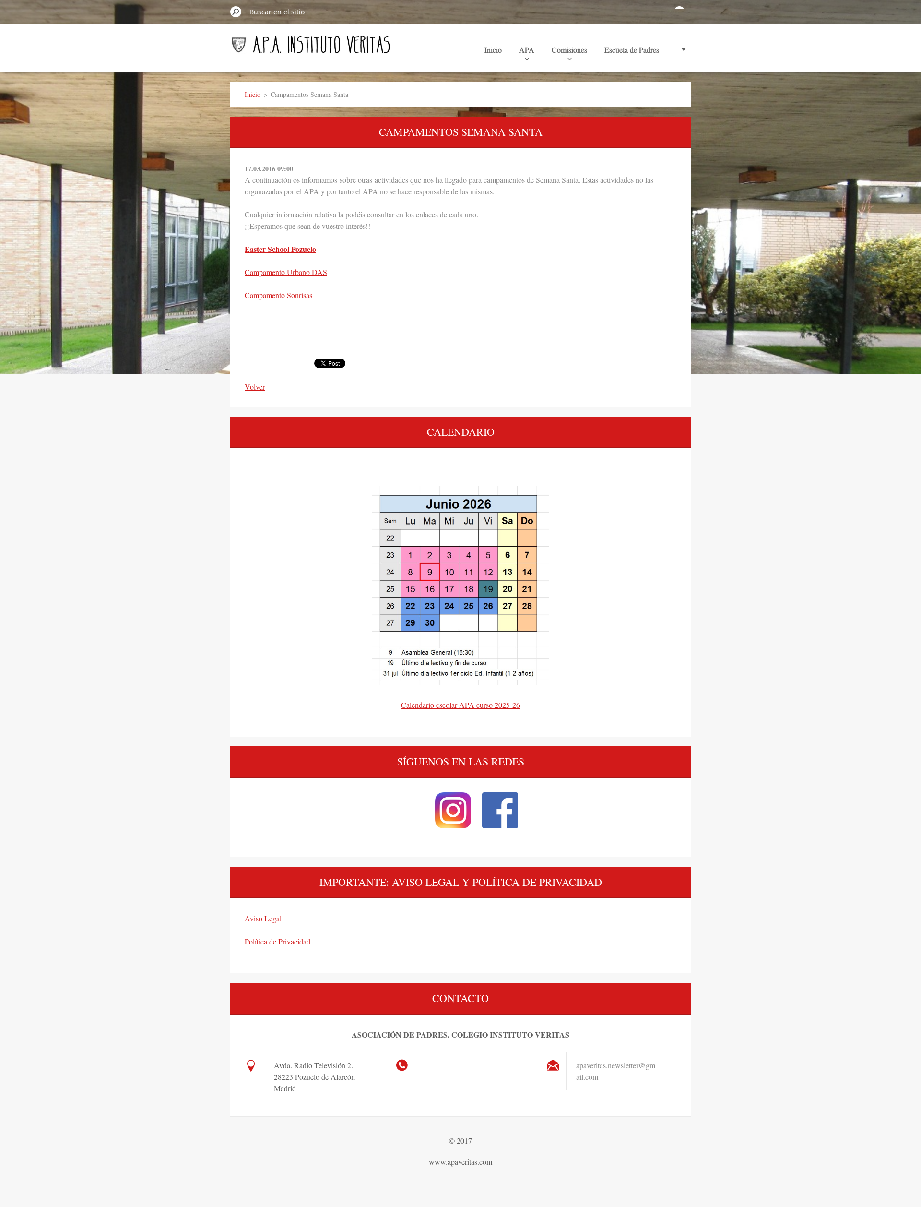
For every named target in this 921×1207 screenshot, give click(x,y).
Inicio (493, 50)
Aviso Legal (263, 918)
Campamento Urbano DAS (286, 272)
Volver (255, 387)
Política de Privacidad (277, 941)
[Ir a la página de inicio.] (310, 49)
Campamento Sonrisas (278, 295)
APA (526, 50)
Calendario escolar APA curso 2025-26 (460, 705)
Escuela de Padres (631, 50)
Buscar (236, 11)
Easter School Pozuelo (280, 248)
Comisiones (569, 50)
